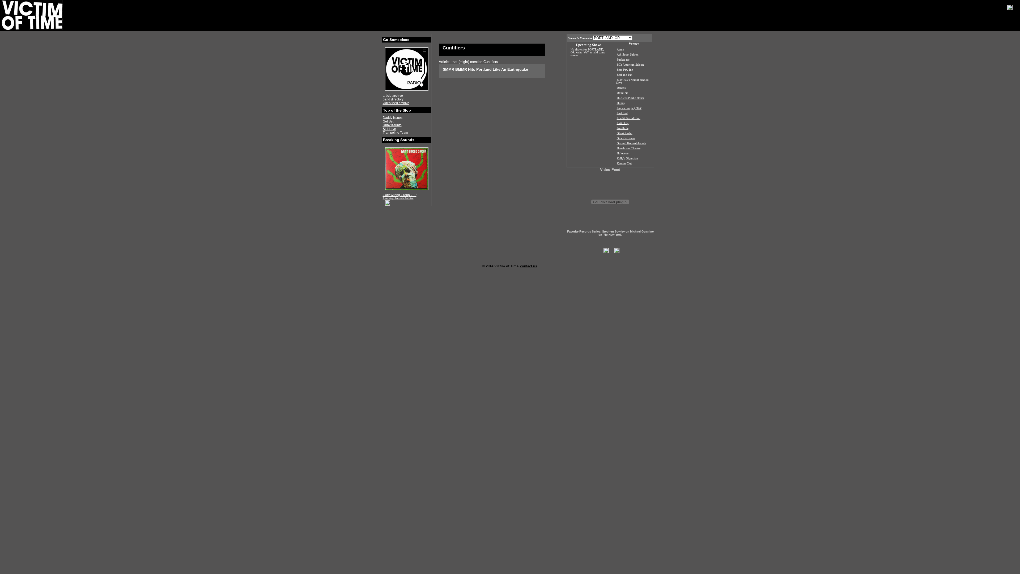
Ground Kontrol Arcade (631, 143)
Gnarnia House (626, 138)
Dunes (620, 103)
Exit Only (623, 123)
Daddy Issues (392, 118)
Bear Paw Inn (625, 69)
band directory (393, 99)
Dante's (621, 87)
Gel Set (388, 121)
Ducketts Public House (630, 97)
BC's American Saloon (630, 64)
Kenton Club (624, 163)
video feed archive (396, 103)
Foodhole (622, 128)
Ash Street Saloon (628, 54)
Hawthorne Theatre (628, 148)
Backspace (623, 59)
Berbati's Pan (624, 74)
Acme (620, 49)
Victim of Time (33, 15)
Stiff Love (389, 129)
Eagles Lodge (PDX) (629, 108)
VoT (586, 52)
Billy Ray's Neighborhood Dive (632, 81)
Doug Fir (622, 92)
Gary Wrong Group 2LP (399, 195)
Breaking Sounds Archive (398, 198)
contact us (528, 266)
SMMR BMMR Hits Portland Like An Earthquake (485, 69)
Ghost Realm (624, 133)
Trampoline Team (395, 132)
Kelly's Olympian (627, 158)
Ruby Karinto (392, 125)
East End (622, 113)
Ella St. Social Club (628, 118)
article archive (393, 96)
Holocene (622, 153)
